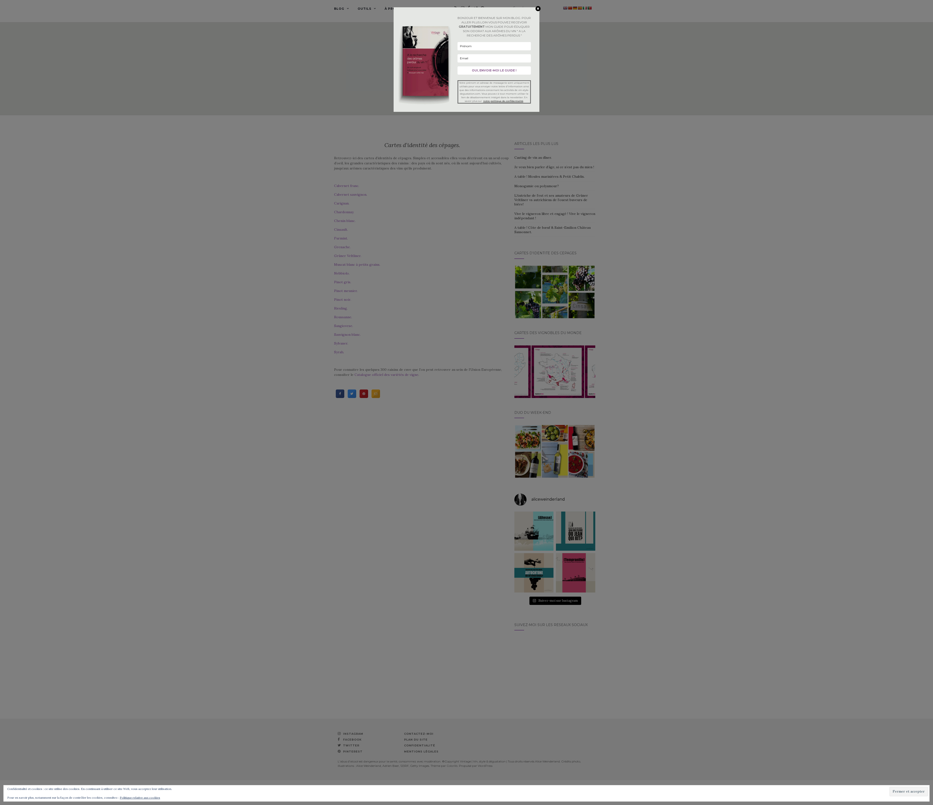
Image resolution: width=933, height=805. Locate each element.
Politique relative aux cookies (140, 797)
